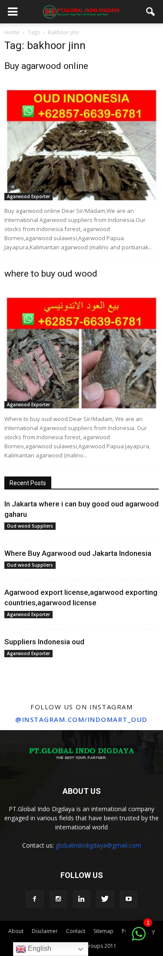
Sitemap (103, 931)
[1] (139, 938)
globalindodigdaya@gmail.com (98, 845)
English (38, 948)
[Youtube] (128, 899)
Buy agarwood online (46, 66)
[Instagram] (58, 899)
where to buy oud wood (50, 273)
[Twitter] (105, 899)
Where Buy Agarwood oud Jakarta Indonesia (77, 553)
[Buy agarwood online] (81, 144)
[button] (151, 11)
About (15, 931)
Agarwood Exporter (28, 196)
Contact (75, 931)
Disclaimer (45, 931)
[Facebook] (34, 899)
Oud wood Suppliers (30, 526)
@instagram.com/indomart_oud (81, 719)
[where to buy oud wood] (81, 352)
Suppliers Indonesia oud (44, 641)
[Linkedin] (81, 899)
